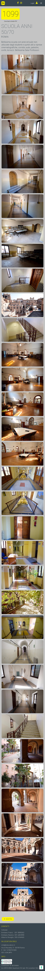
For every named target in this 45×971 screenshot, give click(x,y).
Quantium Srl (17, 968)
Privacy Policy (7, 960)
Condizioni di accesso (10, 965)
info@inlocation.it (8, 945)
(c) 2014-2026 (6, 968)
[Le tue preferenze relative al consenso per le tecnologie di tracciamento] (41, 967)
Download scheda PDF (10, 21)
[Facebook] (18, 3)
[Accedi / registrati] (36, 3)
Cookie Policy (7, 963)
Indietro (9, 919)
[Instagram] (21, 3)
